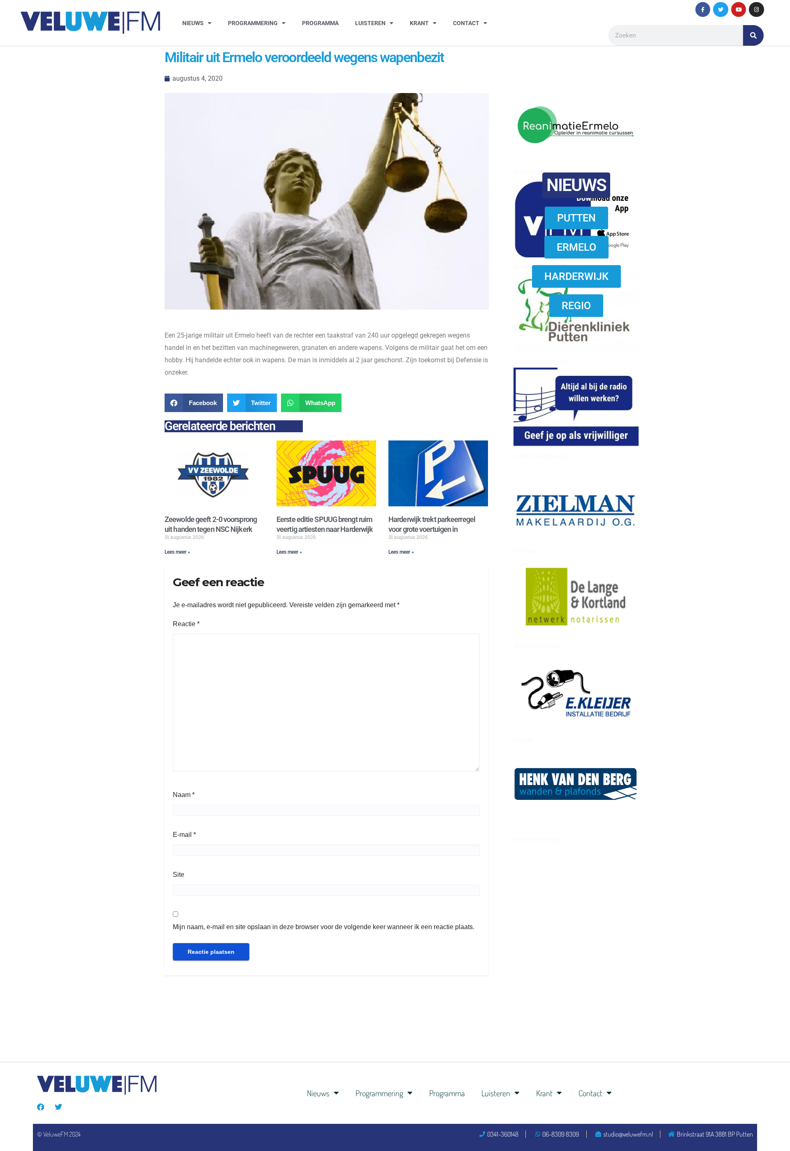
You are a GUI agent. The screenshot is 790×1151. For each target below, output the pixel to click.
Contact (466, 23)
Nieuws (193, 23)
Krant (419, 23)
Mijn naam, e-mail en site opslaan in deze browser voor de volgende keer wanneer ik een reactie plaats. (323, 926)
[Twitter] (720, 9)
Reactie (186, 623)
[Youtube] (738, 9)
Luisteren (370, 23)
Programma (320, 23)
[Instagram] (756, 9)
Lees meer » (177, 552)
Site (178, 874)
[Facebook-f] (702, 9)
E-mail (184, 834)
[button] (194, 403)
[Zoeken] (753, 35)
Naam (184, 794)
